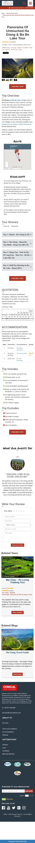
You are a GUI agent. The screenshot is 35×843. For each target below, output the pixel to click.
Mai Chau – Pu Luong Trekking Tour (17, 581)
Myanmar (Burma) (8, 754)
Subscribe (29, 791)
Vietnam (5, 744)
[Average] (19, 511)
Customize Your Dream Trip (17, 841)
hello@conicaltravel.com (17, 7)
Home (3, 13)
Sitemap (5, 735)
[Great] (21, 511)
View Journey (17, 612)
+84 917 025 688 (29, 7)
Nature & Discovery (12, 13)
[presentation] (3, 569)
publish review (17, 545)
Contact (31, 318)
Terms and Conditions (9, 729)
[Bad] (14, 511)
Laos (4, 748)
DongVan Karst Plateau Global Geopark (15, 124)
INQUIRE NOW (17, 86)
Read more (17, 674)
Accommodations (8, 732)
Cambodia (5, 751)
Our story (5, 723)
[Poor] (16, 511)
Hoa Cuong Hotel (22, 353)
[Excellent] (23, 511)
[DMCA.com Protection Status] (7, 799)
